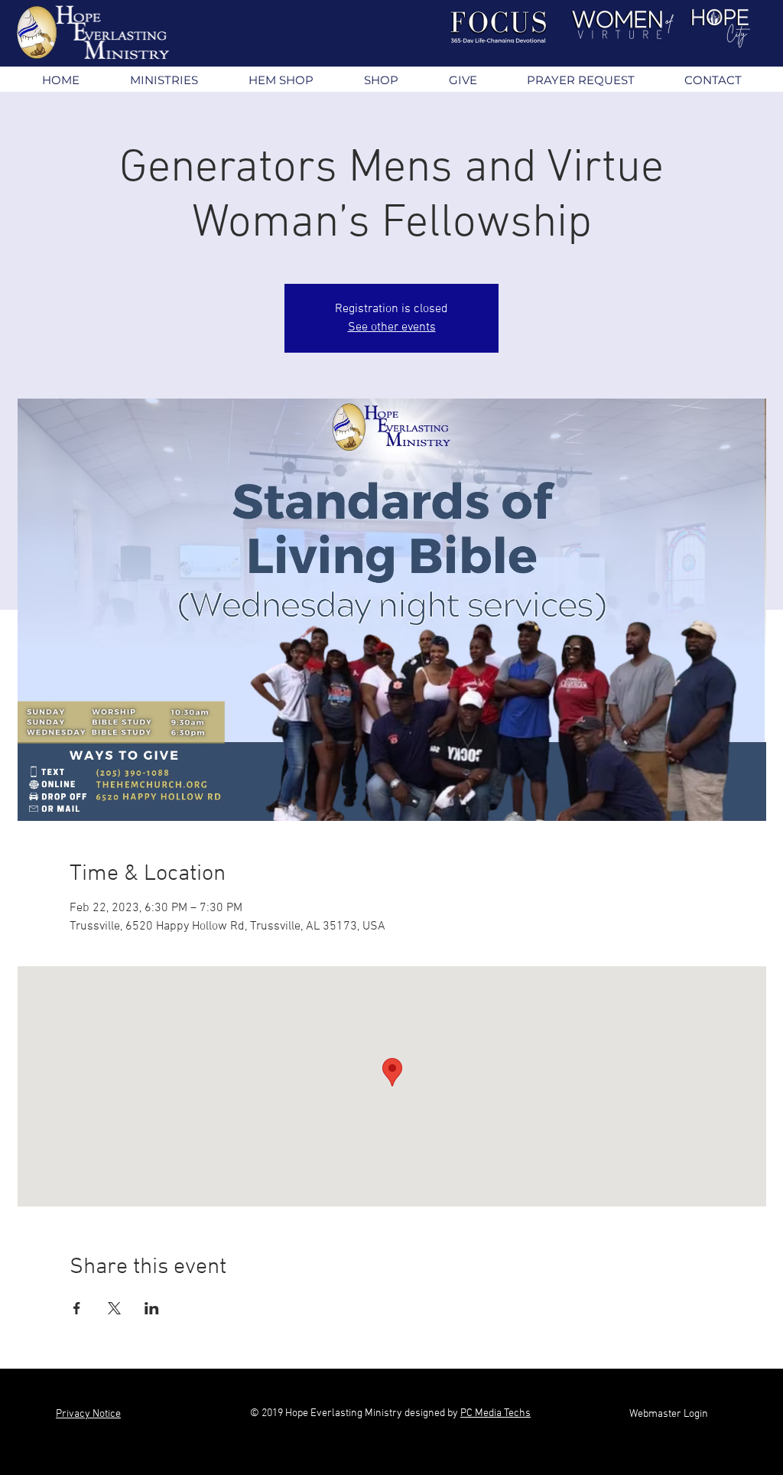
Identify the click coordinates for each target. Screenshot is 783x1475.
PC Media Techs (495, 1413)
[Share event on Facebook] (77, 1308)
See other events (392, 327)
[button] (163, 80)
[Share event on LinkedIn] (152, 1308)
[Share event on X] (114, 1308)
